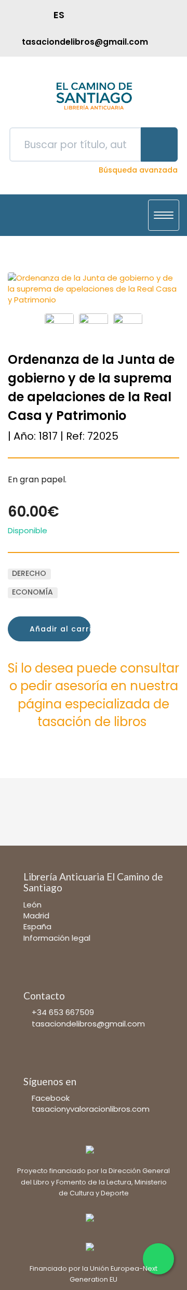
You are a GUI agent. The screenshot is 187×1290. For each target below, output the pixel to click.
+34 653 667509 (63, 1012)
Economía (32, 592)
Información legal (56, 937)
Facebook (51, 1097)
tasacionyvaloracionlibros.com (91, 1108)
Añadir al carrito (59, 629)
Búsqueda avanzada (138, 170)
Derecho (29, 574)
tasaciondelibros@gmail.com (88, 1023)
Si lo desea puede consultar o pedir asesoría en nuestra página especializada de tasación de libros (93, 695)
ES (59, 14)
